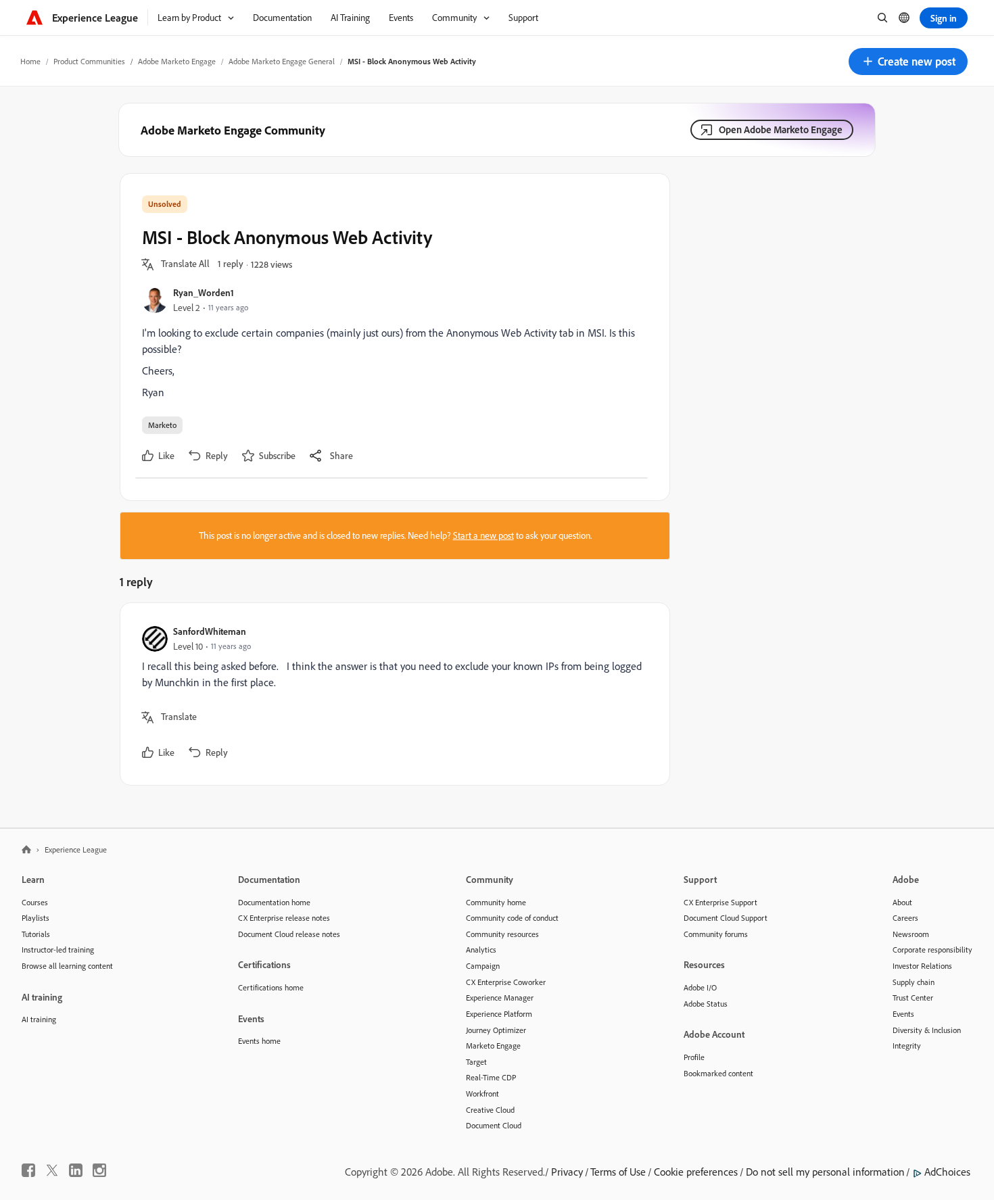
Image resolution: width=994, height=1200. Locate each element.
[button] (908, 61)
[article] (391, 694)
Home (30, 61)
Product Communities (89, 61)
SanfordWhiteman (209, 631)
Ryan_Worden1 (203, 292)
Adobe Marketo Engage (177, 61)
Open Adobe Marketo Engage (781, 129)
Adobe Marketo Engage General (282, 61)
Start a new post (483, 535)
